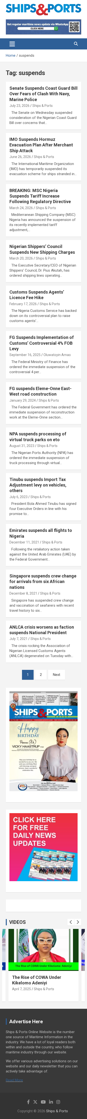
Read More (14, 1080)
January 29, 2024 (22, 400)
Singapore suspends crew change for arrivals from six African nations (42, 581)
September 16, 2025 (25, 355)
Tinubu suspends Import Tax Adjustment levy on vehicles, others (37, 485)
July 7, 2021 (18, 639)
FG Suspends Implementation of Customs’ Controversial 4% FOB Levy (41, 343)
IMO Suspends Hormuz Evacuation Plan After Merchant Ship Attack (41, 145)
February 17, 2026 (23, 304)
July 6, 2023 (18, 497)
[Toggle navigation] (12, 43)
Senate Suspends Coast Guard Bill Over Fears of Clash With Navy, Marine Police (43, 94)
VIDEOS (17, 922)
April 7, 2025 (21, 989)
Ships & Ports (42, 106)
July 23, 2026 (19, 106)
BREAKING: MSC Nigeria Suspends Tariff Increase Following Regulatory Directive (40, 196)
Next (56, 675)
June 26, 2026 (20, 157)
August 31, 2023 (21, 446)
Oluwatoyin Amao (57, 355)
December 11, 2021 (24, 542)
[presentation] (70, 922)
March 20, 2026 (21, 258)
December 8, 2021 (23, 593)
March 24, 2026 (21, 208)
